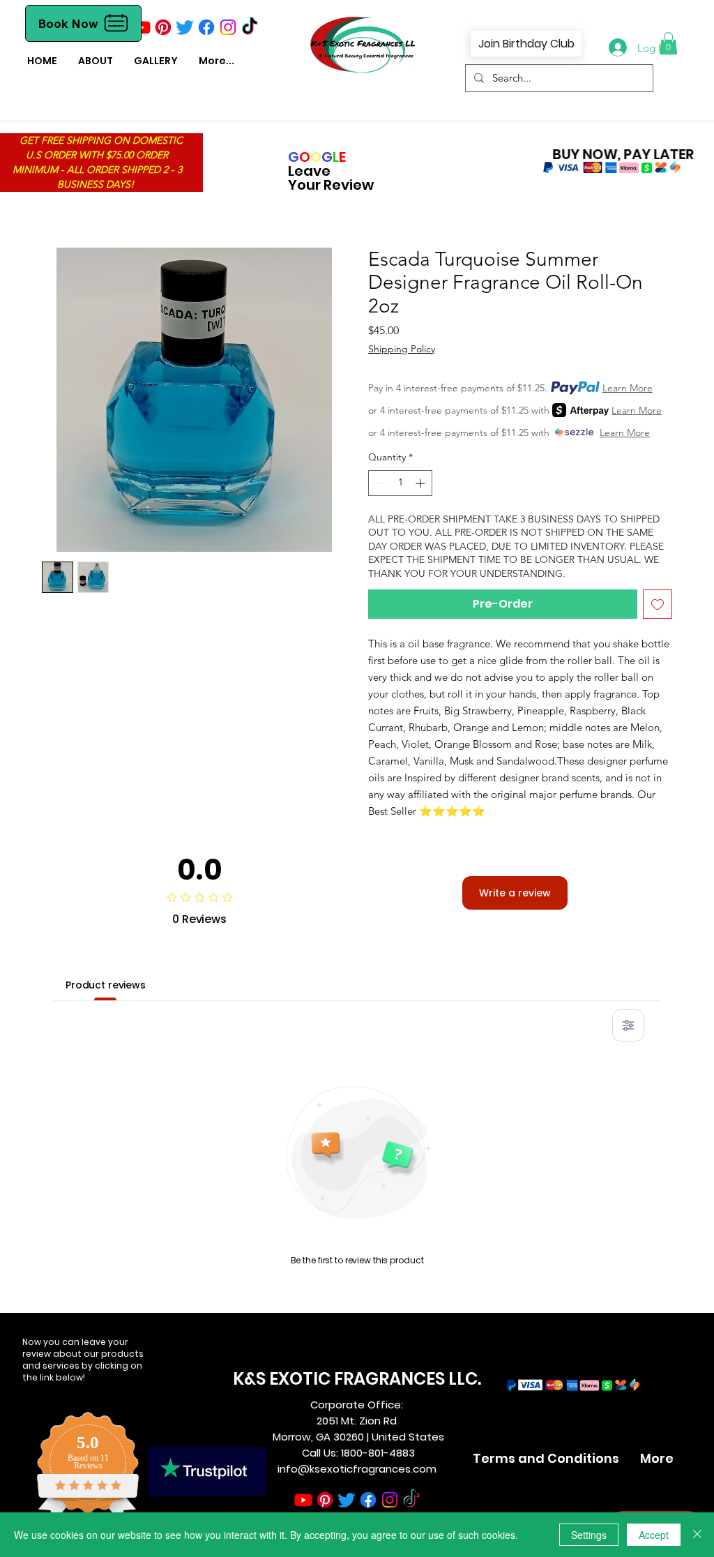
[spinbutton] (400, 483)
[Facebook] (206, 27)
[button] (668, 43)
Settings (589, 1535)
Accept (654, 1535)
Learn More (627, 388)
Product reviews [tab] (106, 985)
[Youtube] (141, 27)
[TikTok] (249, 27)
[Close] (697, 1535)
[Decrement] (379, 483)
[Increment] (421, 483)
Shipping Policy (401, 349)
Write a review (515, 893)
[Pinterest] (163, 27)
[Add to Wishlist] (657, 604)
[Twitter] (184, 27)
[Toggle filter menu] (628, 1025)
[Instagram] (228, 27)
